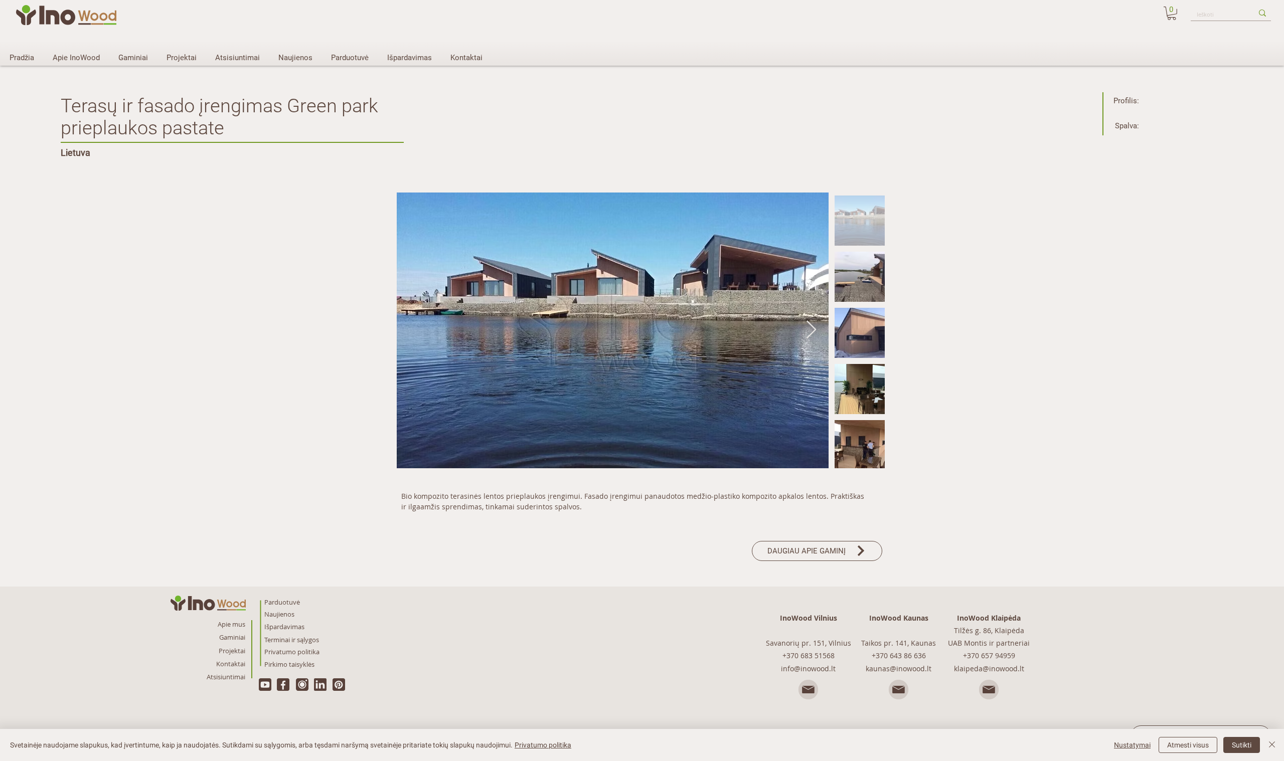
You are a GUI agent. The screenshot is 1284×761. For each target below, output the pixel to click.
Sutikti (1241, 745)
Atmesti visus (1188, 745)
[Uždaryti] (1272, 745)
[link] (1172, 13)
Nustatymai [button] (1132, 745)
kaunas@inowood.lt (898, 668)
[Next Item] (811, 330)
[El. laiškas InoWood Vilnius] (808, 690)
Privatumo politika (543, 745)
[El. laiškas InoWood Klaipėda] (989, 690)
